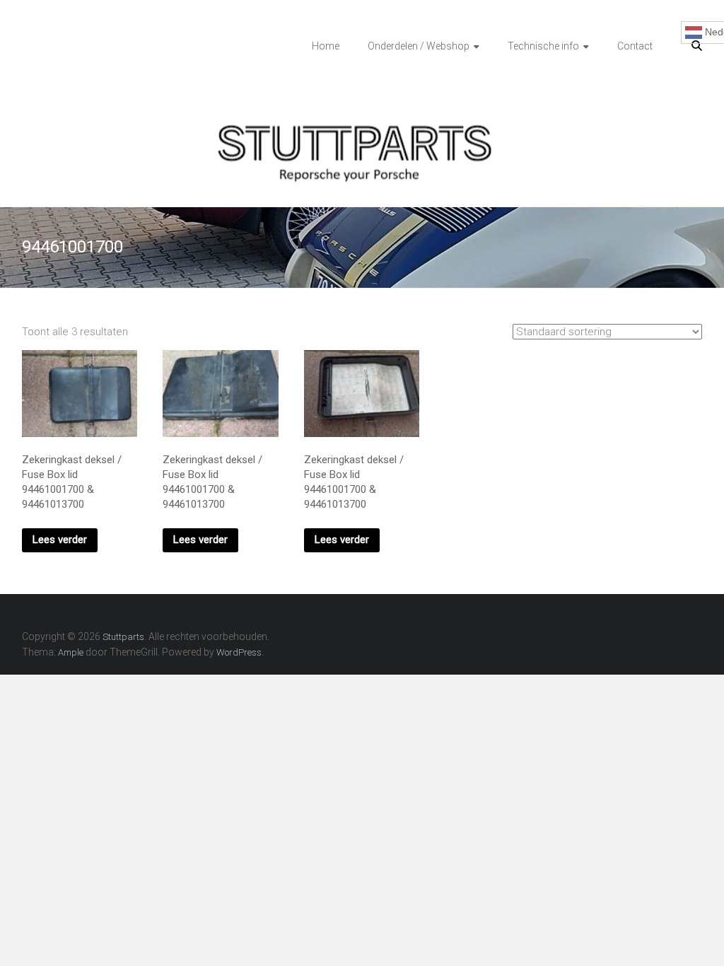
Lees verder (60, 539)
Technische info (543, 46)
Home (325, 46)
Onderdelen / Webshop (418, 46)
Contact (635, 46)
